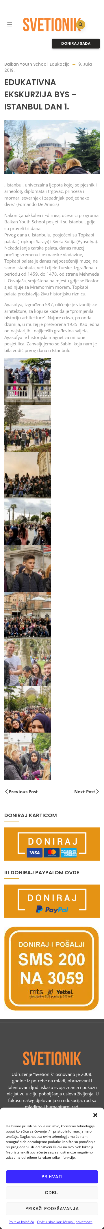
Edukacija (60, 64)
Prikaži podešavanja (52, 1208)
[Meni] (9, 23)
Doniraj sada (75, 43)
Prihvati (52, 1177)
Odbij (52, 1192)
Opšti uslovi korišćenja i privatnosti (64, 1221)
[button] (95, 1115)
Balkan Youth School (26, 64)
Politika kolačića (21, 1221)
